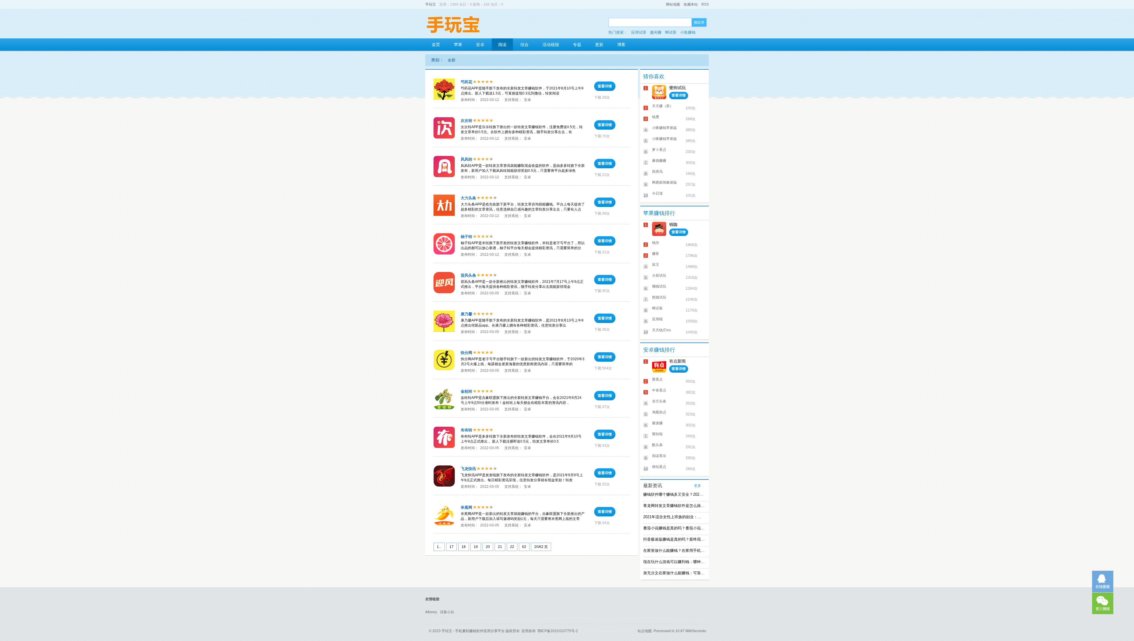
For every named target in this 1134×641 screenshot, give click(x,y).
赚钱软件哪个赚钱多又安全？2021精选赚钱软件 (674, 494)
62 (524, 547)
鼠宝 (655, 264)
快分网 (466, 352)
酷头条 (657, 445)
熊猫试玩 (659, 297)
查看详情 (605, 86)
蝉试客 (671, 32)
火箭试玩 (659, 275)
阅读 (502, 44)
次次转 (466, 120)
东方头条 (659, 401)
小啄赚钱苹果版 (664, 128)
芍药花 (466, 82)
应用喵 (657, 319)
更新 (599, 44)
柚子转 (466, 236)
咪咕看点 (659, 467)
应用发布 (529, 631)
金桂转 (466, 391)
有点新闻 (677, 361)
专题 (577, 44)
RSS (705, 4)
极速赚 (657, 423)
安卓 (480, 44)
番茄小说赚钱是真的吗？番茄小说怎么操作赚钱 (674, 528)
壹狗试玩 (677, 87)
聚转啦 (657, 434)
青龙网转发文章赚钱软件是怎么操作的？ (674, 505)
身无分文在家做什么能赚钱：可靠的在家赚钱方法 (674, 573)
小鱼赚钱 (687, 32)
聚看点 (657, 379)
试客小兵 (447, 612)
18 (464, 547)
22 (512, 547)
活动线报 (550, 44)
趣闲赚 (656, 32)
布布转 (466, 430)
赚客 (655, 254)
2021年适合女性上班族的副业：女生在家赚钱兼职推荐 (674, 517)
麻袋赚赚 (659, 161)
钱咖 (673, 224)
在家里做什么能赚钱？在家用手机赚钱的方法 (674, 550)
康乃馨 (466, 314)
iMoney (431, 612)
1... (439, 547)
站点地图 (645, 631)
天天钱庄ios (661, 330)
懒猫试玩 (659, 286)
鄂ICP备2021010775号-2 (557, 631)
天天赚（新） (662, 106)
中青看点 (659, 390)
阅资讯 (657, 171)
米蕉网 (466, 507)
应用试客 (638, 32)
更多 (697, 486)
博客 (621, 44)
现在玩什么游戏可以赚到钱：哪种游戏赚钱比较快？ (674, 562)
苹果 (458, 44)
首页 (436, 44)
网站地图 (673, 4)
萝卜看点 (659, 150)
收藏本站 (691, 4)
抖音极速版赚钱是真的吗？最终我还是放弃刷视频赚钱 (674, 539)
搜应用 (699, 22)
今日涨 (657, 193)
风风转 (466, 159)
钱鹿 (655, 117)
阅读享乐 (659, 456)
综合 (524, 44)
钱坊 (655, 243)
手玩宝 (430, 4)
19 (476, 547)
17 (451, 547)
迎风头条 (468, 275)
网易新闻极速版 (664, 182)
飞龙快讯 (468, 469)
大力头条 (468, 198)
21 (500, 547)
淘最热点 (659, 412)
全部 (451, 60)
